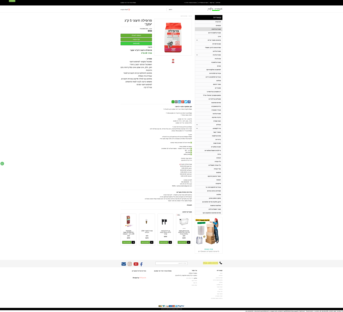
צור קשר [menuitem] (212, 2)
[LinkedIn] (179, 101)
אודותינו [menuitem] (218, 2)
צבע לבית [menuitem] (218, 58)
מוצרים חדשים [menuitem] (216, 29)
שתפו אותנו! (194, 285)
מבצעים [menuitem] (218, 25)
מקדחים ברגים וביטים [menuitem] (214, 191)
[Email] (176, 101)
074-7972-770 (189, 278)
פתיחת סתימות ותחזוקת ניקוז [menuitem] (212, 213)
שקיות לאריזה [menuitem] (216, 44)
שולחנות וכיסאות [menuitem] (215, 205)
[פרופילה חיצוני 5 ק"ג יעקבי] (173, 61)
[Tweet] (185, 101)
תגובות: (189, 205)
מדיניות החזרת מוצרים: (184, 192)
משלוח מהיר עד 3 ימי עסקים (128, 2)
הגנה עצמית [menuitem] (217, 121)
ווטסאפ (135, 43)
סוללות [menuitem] (218, 80)
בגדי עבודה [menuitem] (217, 169)
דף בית (190, 16)
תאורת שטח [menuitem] (217, 143)
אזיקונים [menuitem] (218, 183)
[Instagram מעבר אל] (130, 265)
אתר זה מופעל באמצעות (171, 308)
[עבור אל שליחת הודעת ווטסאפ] (2, 163)
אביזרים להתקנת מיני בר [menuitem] (213, 187)
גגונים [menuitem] (219, 66)
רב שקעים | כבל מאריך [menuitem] (214, 91)
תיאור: (149, 47)
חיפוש (170, 9)
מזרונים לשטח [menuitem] (216, 136)
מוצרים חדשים (184, 16)
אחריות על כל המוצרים (139, 271)
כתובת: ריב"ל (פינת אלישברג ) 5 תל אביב (186, 275)
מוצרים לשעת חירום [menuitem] (214, 33)
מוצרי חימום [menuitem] (217, 84)
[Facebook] (189, 101)
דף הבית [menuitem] (218, 22)
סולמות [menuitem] (218, 172)
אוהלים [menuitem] (218, 124)
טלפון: (195, 278)
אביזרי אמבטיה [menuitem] (216, 110)
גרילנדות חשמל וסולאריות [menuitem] (213, 150)
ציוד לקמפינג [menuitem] (217, 128)
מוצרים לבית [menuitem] (217, 55)
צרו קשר (194, 270)
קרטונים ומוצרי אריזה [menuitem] (191, 2)
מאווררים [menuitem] (218, 88)
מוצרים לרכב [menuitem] (217, 51)
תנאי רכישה (194, 280)
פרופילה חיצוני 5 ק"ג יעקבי (138, 22)
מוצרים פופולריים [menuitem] (203, 2)
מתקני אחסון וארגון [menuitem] (215, 198)
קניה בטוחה (208, 249)
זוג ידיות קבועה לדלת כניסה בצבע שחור (165, 232)
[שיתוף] (188, 242)
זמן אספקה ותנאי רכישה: (183, 106)
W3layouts (142, 277)
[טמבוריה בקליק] (214, 9)
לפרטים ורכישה (182, 242)
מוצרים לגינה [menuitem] (217, 113)
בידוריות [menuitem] (218, 139)
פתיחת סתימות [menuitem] (216, 102)
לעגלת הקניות (124, 9)
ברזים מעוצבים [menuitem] (216, 106)
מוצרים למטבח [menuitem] (216, 62)
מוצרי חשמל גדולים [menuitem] (215, 209)
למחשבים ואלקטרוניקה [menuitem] (213, 69)
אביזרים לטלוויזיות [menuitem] (215, 73)
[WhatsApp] (173, 101)
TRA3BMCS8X (144, 28)
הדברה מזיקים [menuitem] (216, 117)
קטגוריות (217, 17)
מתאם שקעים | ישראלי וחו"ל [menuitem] (212, 95)
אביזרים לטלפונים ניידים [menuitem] (213, 77)
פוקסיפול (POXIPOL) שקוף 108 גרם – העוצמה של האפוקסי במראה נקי (128, 234)
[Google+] (182, 101)
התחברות (12, 1)
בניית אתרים (163, 308)
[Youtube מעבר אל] (135, 265)
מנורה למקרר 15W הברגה (147, 231)
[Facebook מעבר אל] (141, 265)
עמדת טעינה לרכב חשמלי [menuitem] (213, 47)
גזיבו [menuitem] (219, 36)
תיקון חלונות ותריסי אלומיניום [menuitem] (211, 202)
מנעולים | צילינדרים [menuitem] (215, 99)
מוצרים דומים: (187, 212)
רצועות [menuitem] (219, 180)
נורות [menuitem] (219, 154)
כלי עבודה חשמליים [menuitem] (215, 165)
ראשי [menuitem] (221, 273)
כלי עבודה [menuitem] (218, 161)
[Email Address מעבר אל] (123, 265)
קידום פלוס (168, 308)
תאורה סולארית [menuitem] (216, 147)
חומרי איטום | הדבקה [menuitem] (214, 176)
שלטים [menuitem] (219, 194)
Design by (139, 277)
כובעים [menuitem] (219, 158)
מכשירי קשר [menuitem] (217, 132)
